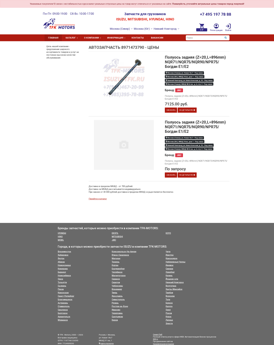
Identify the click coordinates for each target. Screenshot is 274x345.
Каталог (71, 38)
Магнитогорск (119, 275)
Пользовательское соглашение (163, 344)
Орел (168, 310)
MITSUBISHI (117, 236)
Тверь (114, 293)
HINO (60, 236)
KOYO (168, 233)
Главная (53, 38)
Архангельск (64, 316)
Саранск (116, 279)
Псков (169, 313)
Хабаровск (63, 255)
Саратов (116, 282)
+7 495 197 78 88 (215, 14)
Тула (168, 299)
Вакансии (157, 38)
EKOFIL (115, 233)
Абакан (61, 262)
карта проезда (107, 343)
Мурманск (63, 320)
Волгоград (171, 286)
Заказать (171, 110)
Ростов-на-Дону (120, 306)
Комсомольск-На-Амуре (124, 251)
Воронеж (170, 296)
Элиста (169, 323)
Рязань (115, 303)
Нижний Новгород (175, 282)
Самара (169, 269)
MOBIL (61, 240)
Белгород (63, 313)
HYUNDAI (62, 233)
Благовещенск (65, 299)
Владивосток (64, 251)
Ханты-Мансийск (174, 289)
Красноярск (171, 258)
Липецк (169, 320)
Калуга (169, 306)
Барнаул (62, 272)
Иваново (116, 310)
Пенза (61, 289)
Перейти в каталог (98, 199)
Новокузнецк (64, 265)
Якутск (61, 258)
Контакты (138, 38)
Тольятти (62, 282)
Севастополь (118, 299)
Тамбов (169, 293)
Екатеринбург (118, 269)
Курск (168, 316)
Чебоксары (117, 286)
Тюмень (115, 262)
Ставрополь (64, 306)
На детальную (186, 110)
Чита (168, 251)
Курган (115, 265)
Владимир (117, 289)
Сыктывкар (117, 316)
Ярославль (117, 296)
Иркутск (170, 255)
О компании (91, 38)
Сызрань (62, 286)
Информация (115, 38)
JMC (114, 240)
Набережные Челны (175, 262)
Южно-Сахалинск (120, 255)
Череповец (117, 313)
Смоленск (63, 310)
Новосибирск (64, 275)
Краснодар (63, 293)
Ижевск (169, 265)
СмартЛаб (157, 334)
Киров (115, 320)
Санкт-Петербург (66, 296)
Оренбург (170, 272)
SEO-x (155, 339)
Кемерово (63, 269)
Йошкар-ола (172, 279)
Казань (169, 275)
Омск (60, 279)
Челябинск (117, 272)
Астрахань (63, 303)
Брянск (169, 303)
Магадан (116, 258)
